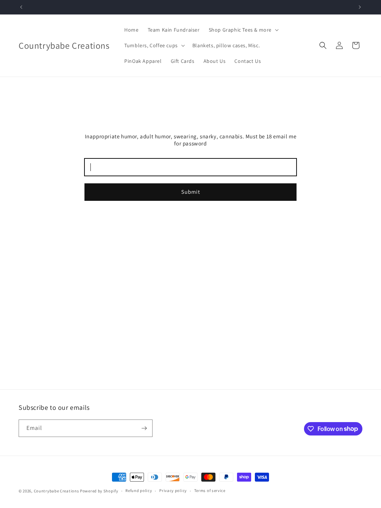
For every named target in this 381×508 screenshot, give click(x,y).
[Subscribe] (144, 428)
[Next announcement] (360, 7)
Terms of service (209, 490)
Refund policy (138, 490)
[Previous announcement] (21, 7)
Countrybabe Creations (56, 490)
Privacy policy (173, 490)
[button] (243, 30)
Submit (190, 191)
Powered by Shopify (99, 490)
